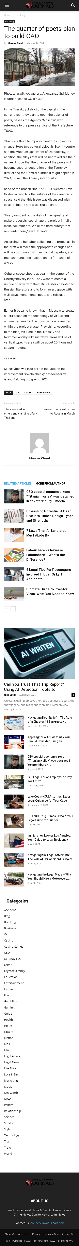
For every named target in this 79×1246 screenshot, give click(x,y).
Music (8, 1086)
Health (8, 1019)
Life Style (10, 1068)
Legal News (11, 1062)
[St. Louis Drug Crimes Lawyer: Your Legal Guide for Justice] (14, 821)
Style (7, 1129)
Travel (8, 1147)
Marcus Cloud (15, 42)
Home (7, 15)
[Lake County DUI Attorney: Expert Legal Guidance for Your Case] (14, 802)
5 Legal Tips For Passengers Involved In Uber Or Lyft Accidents (48, 574)
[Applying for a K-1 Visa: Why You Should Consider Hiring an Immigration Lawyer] (14, 742)
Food (7, 995)
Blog (7, 916)
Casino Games (13, 946)
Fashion (9, 989)
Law (6, 1050)
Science (9, 1117)
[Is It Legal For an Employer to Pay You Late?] (14, 782)
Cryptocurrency (14, 971)
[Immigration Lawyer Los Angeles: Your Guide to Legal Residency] (14, 841)
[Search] (73, 5)
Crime (8, 965)
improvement (43, 392)
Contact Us (68, 1234)
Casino (8, 940)
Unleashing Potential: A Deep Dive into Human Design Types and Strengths (50, 516)
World (8, 1153)
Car (6, 934)
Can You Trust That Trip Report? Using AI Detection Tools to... (34, 687)
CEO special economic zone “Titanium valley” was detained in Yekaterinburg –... (49, 760)
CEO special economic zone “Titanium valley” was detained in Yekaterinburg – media (50, 496)
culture (27, 392)
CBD (7, 952)
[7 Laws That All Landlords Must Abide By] (14, 535)
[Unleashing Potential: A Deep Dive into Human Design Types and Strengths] (14, 516)
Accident (10, 910)
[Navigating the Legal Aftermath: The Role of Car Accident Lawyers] (14, 860)
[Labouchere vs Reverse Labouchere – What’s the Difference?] (14, 555)
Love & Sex (11, 1074)
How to (8, 1032)
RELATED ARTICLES (17, 483)
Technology (11, 1135)
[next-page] (13, 608)
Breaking (20, 15)
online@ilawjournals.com (47, 1223)
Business (10, 928)
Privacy (36, 1234)
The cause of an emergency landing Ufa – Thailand (20, 413)
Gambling (10, 1001)
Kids (7, 1044)
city (17, 392)
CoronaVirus (12, 959)
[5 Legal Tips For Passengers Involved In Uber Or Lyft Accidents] (14, 574)
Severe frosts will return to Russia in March (59, 411)
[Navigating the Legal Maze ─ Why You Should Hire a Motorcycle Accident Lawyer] (14, 879)
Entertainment (14, 983)
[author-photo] (39, 452)
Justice (8, 1038)
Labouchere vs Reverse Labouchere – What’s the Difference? (45, 554)
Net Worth (11, 1093)
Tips (7, 1141)
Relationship (12, 1111)
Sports (8, 1123)
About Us (10, 1234)
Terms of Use (51, 1234)
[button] (6, 5)
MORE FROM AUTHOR (50, 483)
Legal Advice (12, 1056)
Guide (8, 1013)
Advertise (23, 1234)
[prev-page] (6, 608)
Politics (9, 1105)
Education (11, 977)
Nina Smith (10, 694)
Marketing (11, 1080)
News (8, 1099)
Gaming (9, 1007)
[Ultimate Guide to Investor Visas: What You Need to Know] (14, 594)
